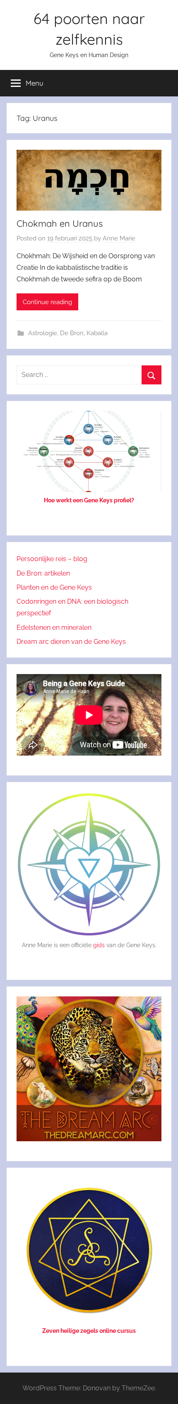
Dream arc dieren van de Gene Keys (71, 642)
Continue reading (47, 302)
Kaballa (97, 333)
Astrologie (42, 333)
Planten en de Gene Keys (54, 587)
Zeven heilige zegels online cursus (89, 1330)
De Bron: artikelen (43, 573)
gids (99, 945)
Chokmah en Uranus (60, 223)
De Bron (72, 333)
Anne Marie (119, 238)
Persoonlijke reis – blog (52, 559)
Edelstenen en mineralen (54, 627)
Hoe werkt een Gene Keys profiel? (89, 500)
